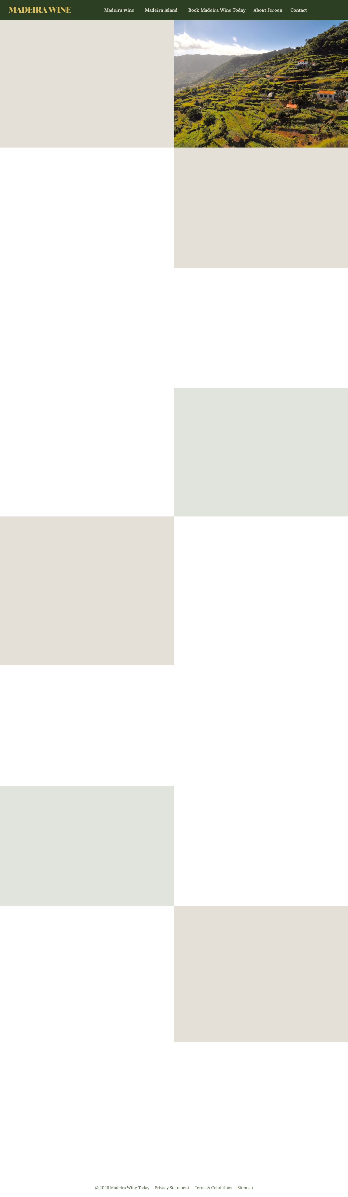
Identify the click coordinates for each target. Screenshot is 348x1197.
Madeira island (161, 10)
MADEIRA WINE (40, 9)
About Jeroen (267, 10)
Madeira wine (119, 10)
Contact (298, 10)
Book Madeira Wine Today (217, 10)
